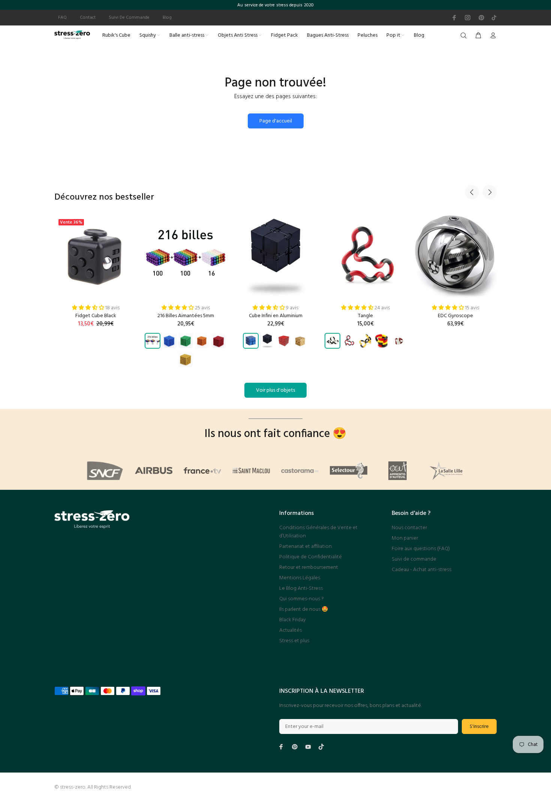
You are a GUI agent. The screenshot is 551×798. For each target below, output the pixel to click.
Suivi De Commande (129, 17)
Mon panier (405, 538)
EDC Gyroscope (455, 316)
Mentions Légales (299, 578)
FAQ (62, 17)
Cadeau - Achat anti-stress (421, 569)
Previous (472, 192)
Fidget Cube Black (95, 316)
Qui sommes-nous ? (301, 599)
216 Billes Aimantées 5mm (185, 316)
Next (489, 192)
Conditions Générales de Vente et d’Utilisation (318, 532)
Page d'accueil (275, 121)
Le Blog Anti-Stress (301, 588)
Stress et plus (294, 641)
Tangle (365, 316)
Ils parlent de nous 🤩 (303, 609)
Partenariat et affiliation (305, 546)
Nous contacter (409, 528)
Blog (167, 17)
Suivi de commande (414, 559)
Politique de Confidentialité (310, 557)
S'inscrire (479, 726)
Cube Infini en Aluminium (275, 316)
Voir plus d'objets (275, 390)
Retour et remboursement (308, 567)
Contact (88, 17)
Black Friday (292, 620)
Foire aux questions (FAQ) (421, 548)
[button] (88, 308)
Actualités (290, 630)
